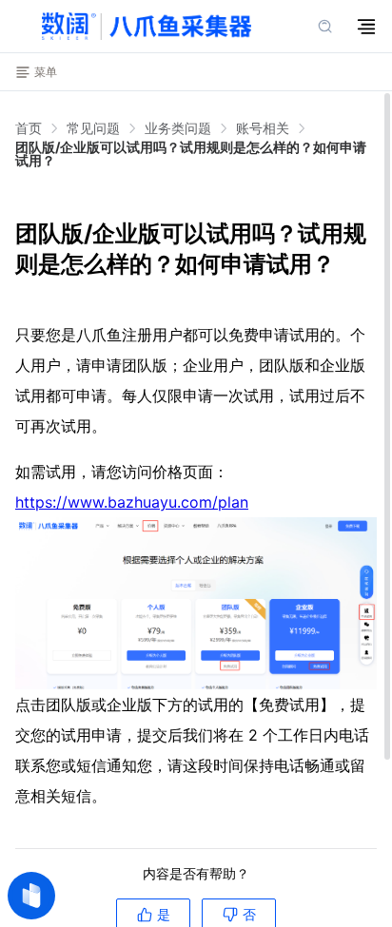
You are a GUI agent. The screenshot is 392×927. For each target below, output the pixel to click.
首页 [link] (28, 128)
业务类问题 (178, 128)
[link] (93, 128)
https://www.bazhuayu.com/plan (131, 502)
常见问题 (93, 128)
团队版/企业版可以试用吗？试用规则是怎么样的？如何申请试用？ (190, 153)
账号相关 (262, 128)
